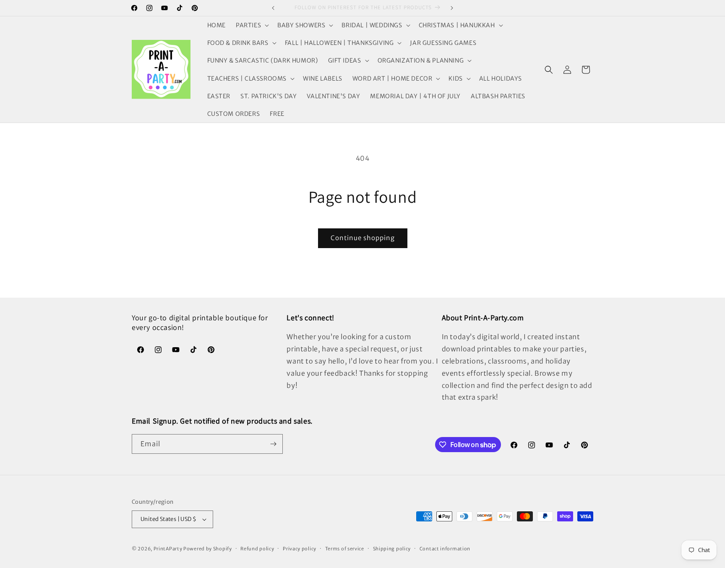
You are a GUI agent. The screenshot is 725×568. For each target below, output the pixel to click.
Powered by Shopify (207, 549)
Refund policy (257, 549)
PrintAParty (168, 549)
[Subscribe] (273, 444)
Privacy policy (299, 549)
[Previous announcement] (273, 8)
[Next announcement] (452, 8)
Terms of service (344, 549)
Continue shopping (363, 238)
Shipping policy (392, 549)
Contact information (445, 549)
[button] (251, 25)
